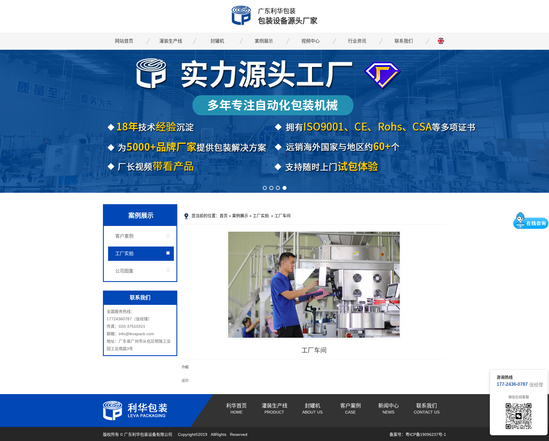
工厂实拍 (124, 253)
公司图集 (124, 271)
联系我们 (404, 41)
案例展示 (264, 41)
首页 (224, 215)
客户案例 (124, 236)
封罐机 (217, 41)
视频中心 (310, 41)
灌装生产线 (170, 41)
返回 (185, 381)
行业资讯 (357, 41)
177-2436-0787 (512, 384)
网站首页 (124, 41)
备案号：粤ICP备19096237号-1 (417, 434)
